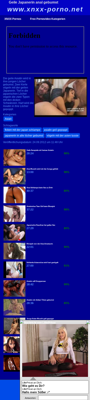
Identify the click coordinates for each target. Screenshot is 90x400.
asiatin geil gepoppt (55, 129)
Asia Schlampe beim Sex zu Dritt (40, 188)
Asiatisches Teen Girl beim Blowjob (41, 206)
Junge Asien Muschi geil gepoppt (40, 319)
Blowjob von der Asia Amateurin (40, 244)
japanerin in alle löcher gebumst (24, 135)
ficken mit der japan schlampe (22, 129)
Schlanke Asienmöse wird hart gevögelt (42, 263)
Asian (8, 118)
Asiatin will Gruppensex (36, 281)
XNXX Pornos (12, 18)
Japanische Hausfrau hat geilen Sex (41, 225)
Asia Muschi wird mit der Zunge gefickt (42, 169)
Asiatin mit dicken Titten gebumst (40, 300)
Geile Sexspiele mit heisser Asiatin (40, 150)
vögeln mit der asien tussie (63, 135)
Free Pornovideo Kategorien (47, 18)
